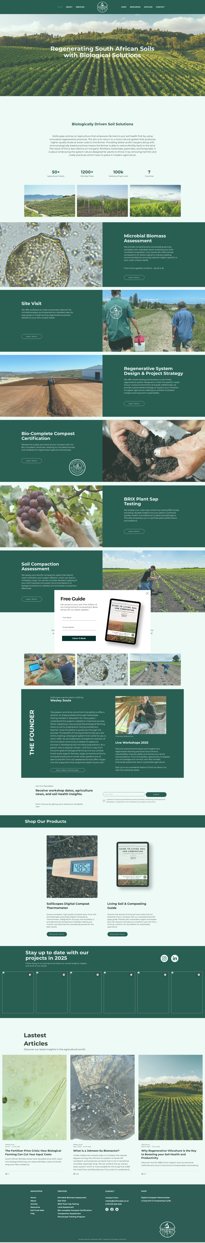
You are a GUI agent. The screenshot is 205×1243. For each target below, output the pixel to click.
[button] (147, 593)
